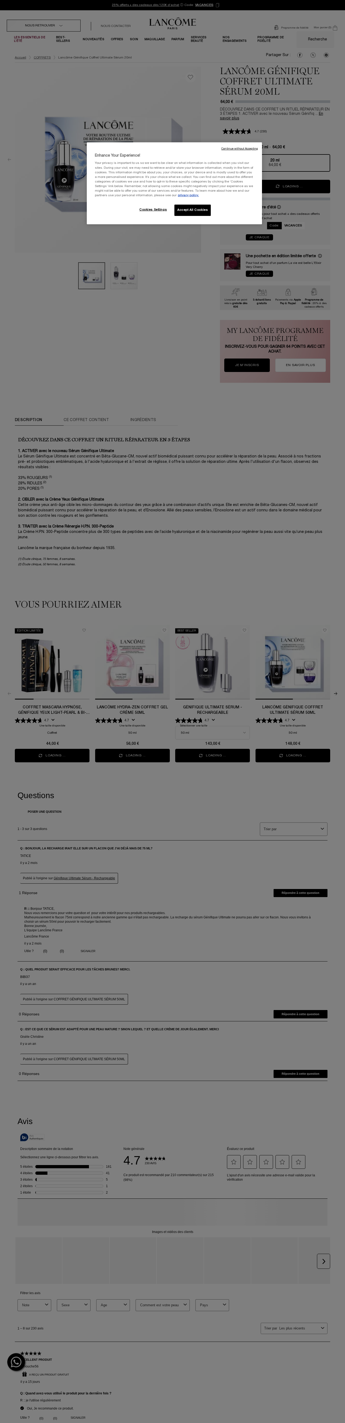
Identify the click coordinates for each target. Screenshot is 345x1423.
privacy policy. (188, 195)
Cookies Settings (153, 209)
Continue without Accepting (239, 149)
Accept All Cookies (192, 210)
